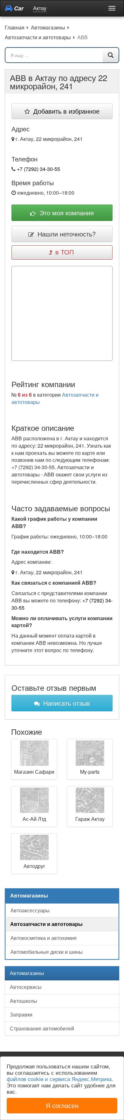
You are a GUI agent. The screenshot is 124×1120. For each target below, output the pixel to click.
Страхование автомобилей (42, 1028)
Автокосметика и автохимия (43, 937)
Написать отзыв (65, 703)
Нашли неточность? (66, 233)
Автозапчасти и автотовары (46, 924)
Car (18, 8)
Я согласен (62, 1105)
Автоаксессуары (30, 910)
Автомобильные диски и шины (46, 951)
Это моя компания (66, 212)
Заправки (21, 1014)
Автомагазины (27, 973)
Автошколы (23, 1000)
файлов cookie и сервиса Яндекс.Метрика (59, 1079)
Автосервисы (26, 987)
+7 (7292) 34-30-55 (38, 169)
